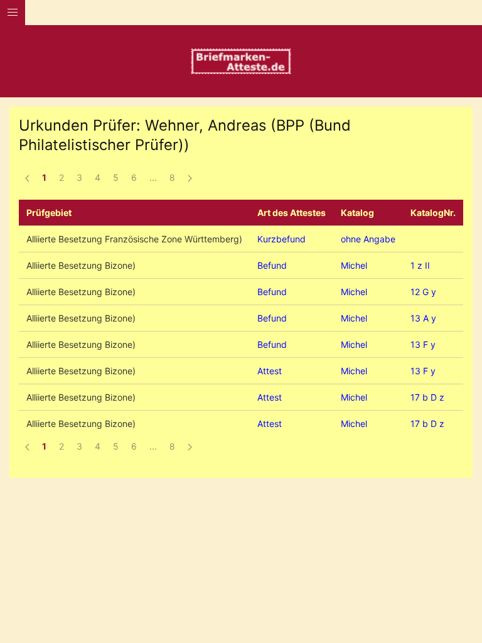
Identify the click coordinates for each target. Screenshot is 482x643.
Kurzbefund (281, 239)
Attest (269, 370)
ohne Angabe (368, 239)
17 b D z (427, 397)
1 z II (420, 265)
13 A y (423, 318)
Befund (272, 265)
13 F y (423, 344)
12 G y (423, 291)
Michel (354, 265)
